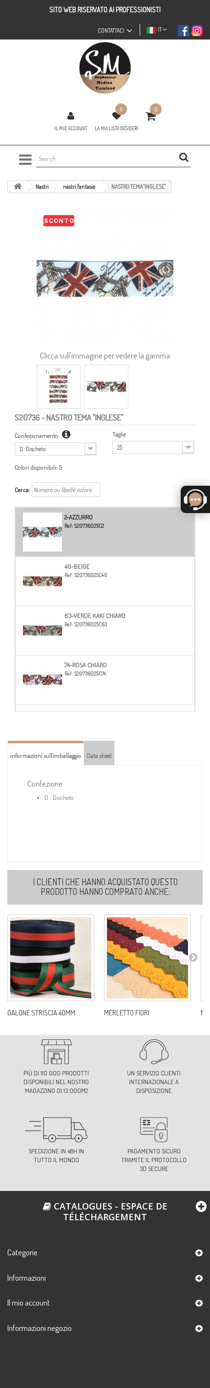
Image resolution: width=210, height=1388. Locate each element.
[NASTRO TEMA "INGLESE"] (58, 386)
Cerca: (22, 490)
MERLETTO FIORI (126, 1013)
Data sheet (99, 755)
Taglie (119, 434)
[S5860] (147, 957)
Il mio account (70, 128)
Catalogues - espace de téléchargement (109, 1211)
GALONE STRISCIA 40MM (41, 1013)
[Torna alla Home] (17, 186)
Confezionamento (37, 435)
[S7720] (50, 957)
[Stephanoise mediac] (105, 68)
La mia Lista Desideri (116, 128)
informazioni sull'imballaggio (45, 755)
